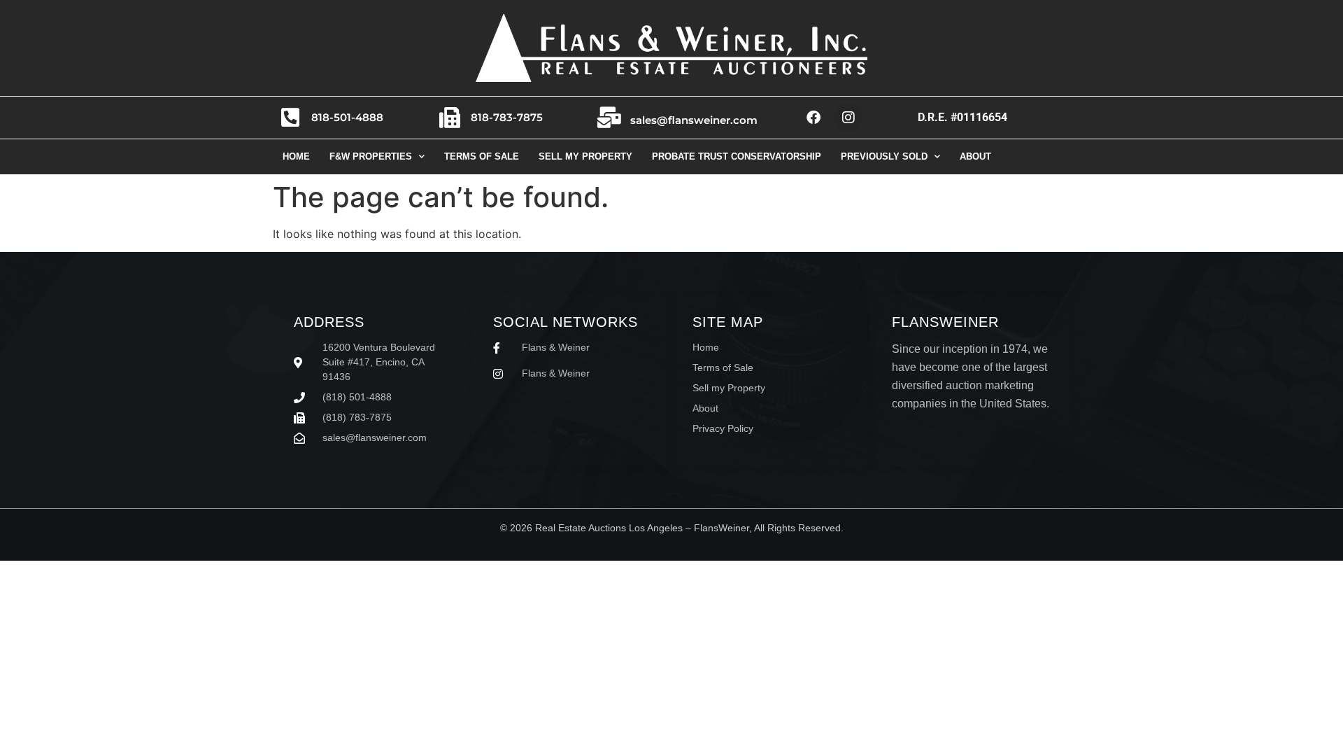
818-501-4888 (347, 117)
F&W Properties (370, 156)
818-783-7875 (507, 117)
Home (296, 156)
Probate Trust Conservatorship (736, 156)
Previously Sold (884, 156)
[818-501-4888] (290, 117)
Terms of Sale (481, 156)
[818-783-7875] (449, 117)
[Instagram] (848, 118)
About (975, 156)
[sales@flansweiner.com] (609, 117)
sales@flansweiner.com (694, 120)
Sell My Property (585, 156)
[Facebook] (813, 118)
